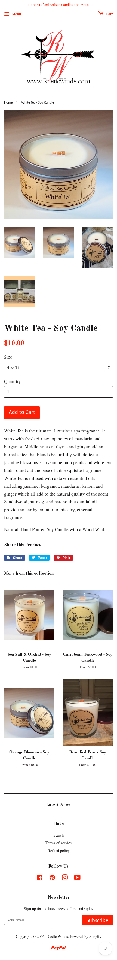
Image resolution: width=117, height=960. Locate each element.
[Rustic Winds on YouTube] (77, 878)
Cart (109, 14)
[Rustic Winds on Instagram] (65, 878)
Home (8, 102)
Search (58, 835)
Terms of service (58, 842)
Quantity (12, 381)
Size (8, 357)
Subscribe (97, 920)
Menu (16, 14)
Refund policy (59, 850)
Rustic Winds (57, 936)
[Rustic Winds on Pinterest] (52, 878)
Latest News (58, 805)
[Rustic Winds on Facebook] (39, 878)
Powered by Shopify (85, 936)
